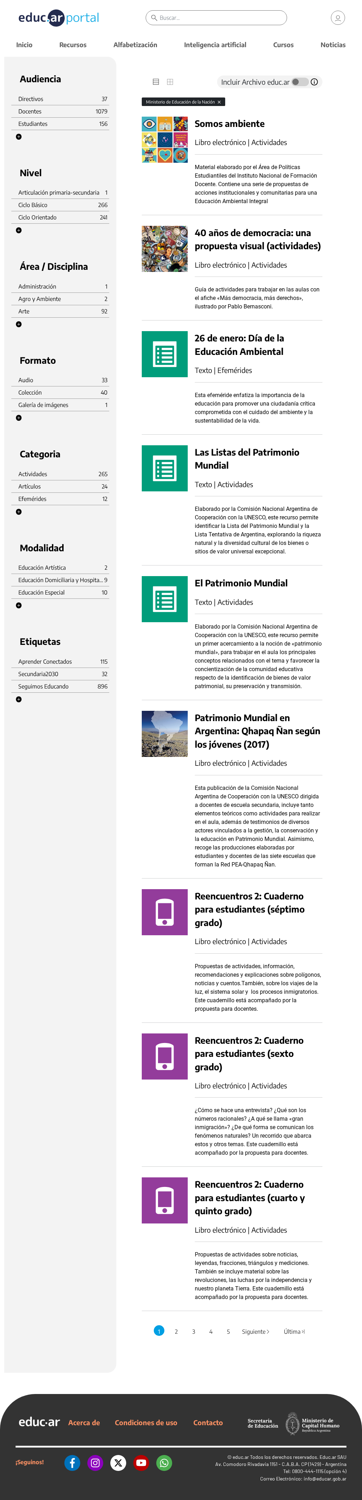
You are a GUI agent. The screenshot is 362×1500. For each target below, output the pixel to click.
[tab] (156, 82)
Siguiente (256, 1331)
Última (295, 1331)
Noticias (333, 44)
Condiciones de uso (146, 1422)
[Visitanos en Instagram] (95, 1462)
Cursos (283, 44)
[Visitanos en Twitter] (118, 1462)
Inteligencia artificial (215, 44)
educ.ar (241, 1457)
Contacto (208, 1422)
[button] (18, 137)
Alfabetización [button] (135, 44)
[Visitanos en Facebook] (72, 1462)
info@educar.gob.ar (325, 1479)
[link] (338, 18)
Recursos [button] (73, 44)
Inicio (24, 44)
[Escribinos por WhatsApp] (164, 1462)
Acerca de (84, 1422)
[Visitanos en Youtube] (141, 1462)
